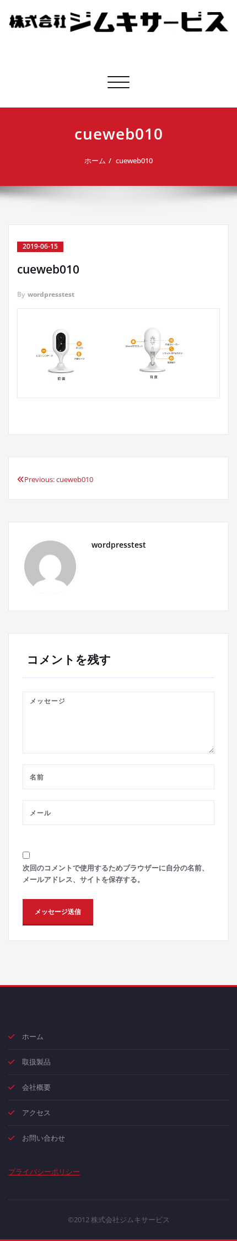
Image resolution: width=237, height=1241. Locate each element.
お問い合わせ (43, 1138)
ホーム (95, 160)
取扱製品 (36, 1062)
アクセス (36, 1112)
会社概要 (36, 1087)
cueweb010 (134, 160)
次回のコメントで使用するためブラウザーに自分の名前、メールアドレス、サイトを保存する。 (116, 873)
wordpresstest (51, 294)
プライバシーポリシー (44, 1171)
